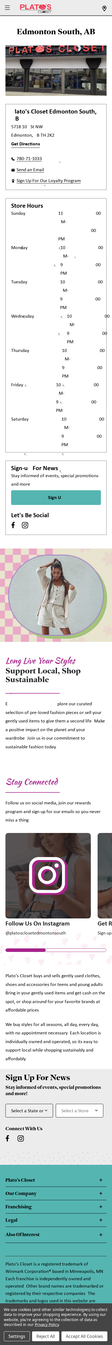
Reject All (45, 1336)
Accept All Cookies (84, 1336)
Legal (11, 1220)
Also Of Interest (22, 1234)
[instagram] (25, 525)
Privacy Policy (46, 1324)
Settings (16, 1336)
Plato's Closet (20, 1180)
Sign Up (56, 497)
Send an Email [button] (30, 170)
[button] (8, 8)
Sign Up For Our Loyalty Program (49, 180)
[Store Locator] (104, 10)
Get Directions (25, 144)
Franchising (18, 1207)
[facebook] (13, 525)
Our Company (20, 1193)
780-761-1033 (29, 158)
